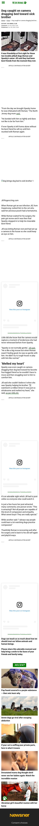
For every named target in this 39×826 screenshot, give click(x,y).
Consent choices (19, 823)
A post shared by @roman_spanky (19, 332)
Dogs (8, 20)
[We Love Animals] (19, 2)
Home (3, 20)
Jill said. (32, 348)
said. (18, 113)
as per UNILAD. (12, 393)
